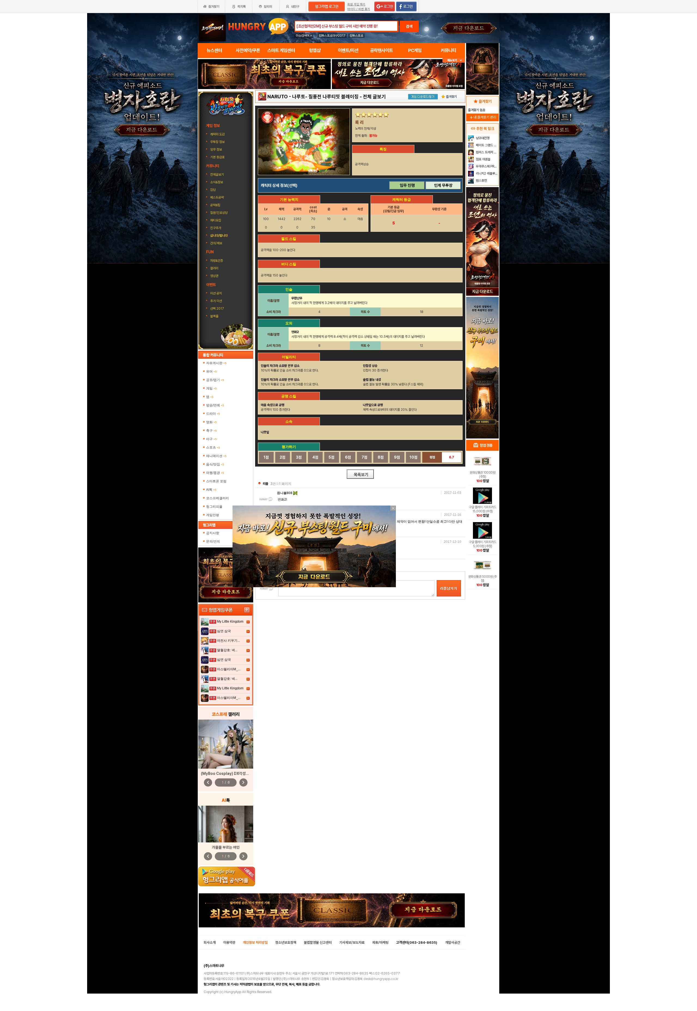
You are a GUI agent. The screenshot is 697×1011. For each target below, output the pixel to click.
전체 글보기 (374, 96)
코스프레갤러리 (217, 498)
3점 (299, 457)
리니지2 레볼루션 (486, 173)
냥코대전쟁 (482, 138)
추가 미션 (216, 301)
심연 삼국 (224, 631)
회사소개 (210, 942)
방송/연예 (215, 405)
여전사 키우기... (228, 640)
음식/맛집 (215, 464)
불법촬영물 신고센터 (318, 942)
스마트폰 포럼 (216, 481)
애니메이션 (216, 456)
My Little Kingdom (230, 621)
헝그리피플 (214, 506)
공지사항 (212, 533)
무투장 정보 (217, 142)
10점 (413, 457)
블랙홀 (214, 316)
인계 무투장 (443, 185)
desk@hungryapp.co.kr (380, 979)
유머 (211, 371)
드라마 (213, 414)
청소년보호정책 (285, 942)
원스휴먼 (481, 180)
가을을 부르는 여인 (226, 847)
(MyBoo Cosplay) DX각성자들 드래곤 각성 (235, 773)
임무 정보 (216, 149)
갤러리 (214, 268)
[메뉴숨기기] (453, 60)
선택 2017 (217, 308)
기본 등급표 (217, 157)
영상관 (214, 276)
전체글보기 (217, 174)
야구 (211, 439)
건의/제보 (216, 243)
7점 (364, 457)
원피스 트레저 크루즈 (486, 152)
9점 (397, 457)
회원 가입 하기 (356, 4)
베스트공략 (217, 197)
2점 (282, 457)
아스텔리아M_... (228, 669)
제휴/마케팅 (380, 942)
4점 (315, 457)
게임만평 (212, 515)
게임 (211, 388)
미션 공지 (216, 293)
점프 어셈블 (482, 159)
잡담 (213, 190)
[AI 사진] (225, 824)
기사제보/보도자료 (352, 942)
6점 (348, 457)
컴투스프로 (356, 36)
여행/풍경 (215, 473)
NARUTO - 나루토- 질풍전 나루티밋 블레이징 (313, 96)
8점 (381, 457)
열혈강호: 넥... (227, 650)
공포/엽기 (215, 380)
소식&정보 (216, 182)
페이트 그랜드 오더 (486, 145)
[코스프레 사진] (225, 744)
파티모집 (215, 220)
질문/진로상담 (219, 213)
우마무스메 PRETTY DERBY (486, 166)
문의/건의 (213, 541)
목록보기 (360, 474)
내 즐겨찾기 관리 (482, 117)
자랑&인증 (216, 261)
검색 (409, 26)
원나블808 (285, 493)
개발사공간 (452, 942)
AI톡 (211, 490)
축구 (211, 431)
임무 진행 (407, 185)
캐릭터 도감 (217, 134)
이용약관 (229, 942)
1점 (266, 457)
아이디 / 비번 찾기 (358, 9)
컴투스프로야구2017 (332, 36)
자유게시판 (216, 363)
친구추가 (215, 228)
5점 (331, 457)
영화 (211, 422)
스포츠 (213, 447)
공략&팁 (215, 205)
